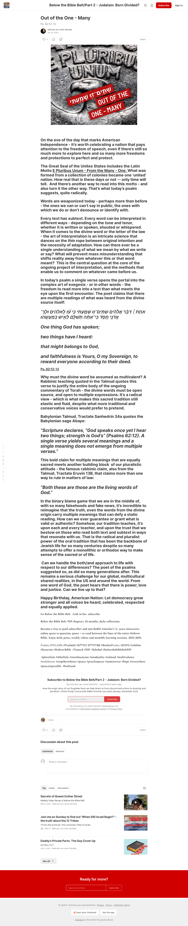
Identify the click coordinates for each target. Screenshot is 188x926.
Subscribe (163, 5)
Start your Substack (86, 912)
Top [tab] (44, 788)
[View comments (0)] (54, 39)
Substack (79, 919)
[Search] (145, 5)
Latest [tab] (52, 788)
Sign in (179, 5)
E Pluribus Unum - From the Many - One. (90, 170)
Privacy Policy (116, 709)
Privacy (100, 905)
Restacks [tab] (60, 751)
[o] (136, 802)
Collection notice (121, 905)
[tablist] (53, 751)
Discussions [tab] (63, 788)
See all (46, 861)
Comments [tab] (47, 751)
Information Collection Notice (93, 709)
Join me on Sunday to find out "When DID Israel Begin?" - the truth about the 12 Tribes (79, 818)
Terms (109, 905)
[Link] (36, 131)
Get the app (108, 912)
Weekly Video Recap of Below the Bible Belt (62, 800)
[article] (94, 802)
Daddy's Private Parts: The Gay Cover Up (68, 841)
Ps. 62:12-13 (50, 369)
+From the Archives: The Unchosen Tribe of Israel (65, 824)
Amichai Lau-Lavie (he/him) (60, 30)
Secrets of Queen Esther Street (61, 796)
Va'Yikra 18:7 (47, 844)
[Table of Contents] (3, 463)
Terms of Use (108, 706)
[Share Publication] (152, 5)
